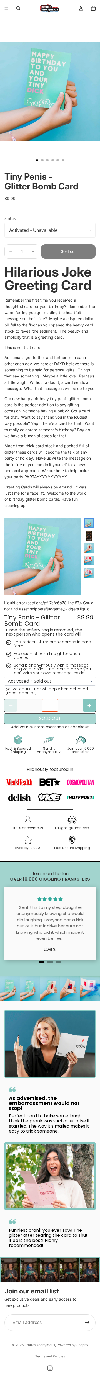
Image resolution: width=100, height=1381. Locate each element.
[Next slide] (90, 570)
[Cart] (93, 8)
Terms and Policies (50, 1356)
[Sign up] (87, 1322)
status (10, 218)
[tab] (41, 962)
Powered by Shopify (72, 1345)
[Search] (18, 8)
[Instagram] (50, 1368)
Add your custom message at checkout (50, 727)
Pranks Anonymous (39, 1345)
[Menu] (6, 8)
